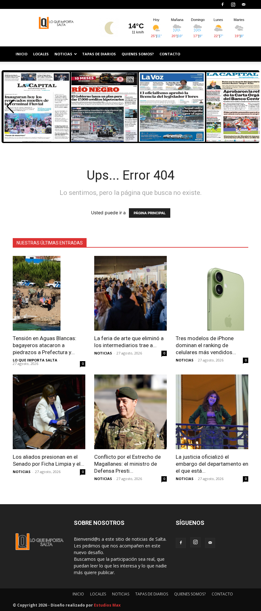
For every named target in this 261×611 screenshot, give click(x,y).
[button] (10, 106)
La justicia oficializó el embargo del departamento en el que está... (212, 464)
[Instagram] (233, 4)
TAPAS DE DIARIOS (99, 53)
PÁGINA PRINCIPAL (150, 213)
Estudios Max (107, 605)
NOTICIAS (63, 53)
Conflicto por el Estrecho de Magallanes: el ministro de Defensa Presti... (127, 464)
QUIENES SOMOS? (138, 53)
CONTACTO (169, 53)
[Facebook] (222, 4)
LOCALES (41, 53)
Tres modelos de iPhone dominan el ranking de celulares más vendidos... (206, 345)
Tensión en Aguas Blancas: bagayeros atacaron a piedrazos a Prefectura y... (44, 345)
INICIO (21, 53)
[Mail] (243, 4)
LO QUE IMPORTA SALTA (35, 360)
